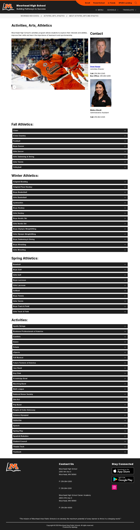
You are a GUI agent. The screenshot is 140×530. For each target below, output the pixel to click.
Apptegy (74, 527)
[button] (50, 85)
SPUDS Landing (125, 3)
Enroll (87, 3)
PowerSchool (99, 3)
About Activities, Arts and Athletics (83, 16)
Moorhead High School (30, 16)
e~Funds (111, 3)
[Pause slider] (14, 87)
